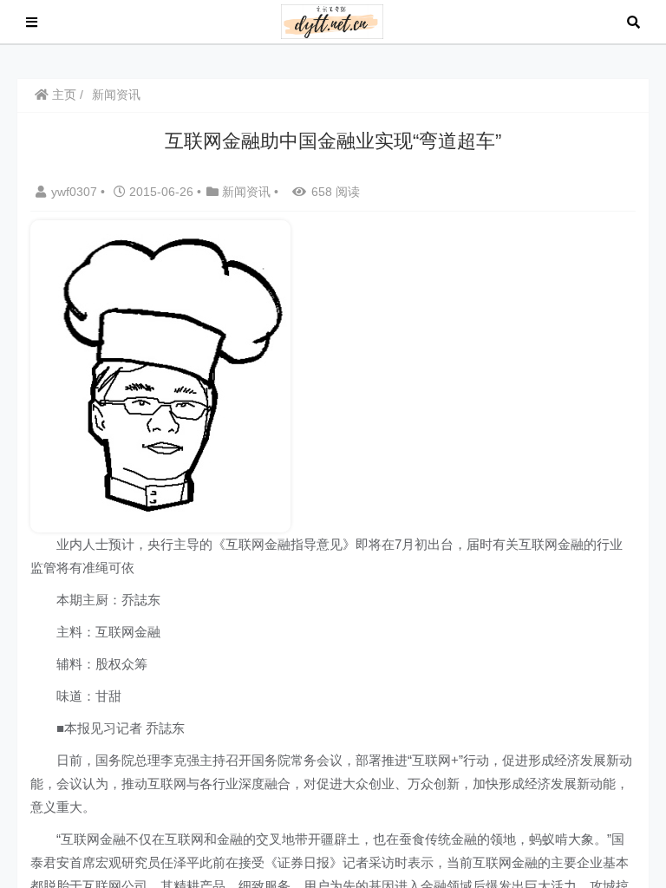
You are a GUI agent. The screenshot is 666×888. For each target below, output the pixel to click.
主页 (62, 94)
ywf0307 (76, 192)
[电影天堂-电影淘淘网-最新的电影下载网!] (332, 20)
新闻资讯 (116, 94)
